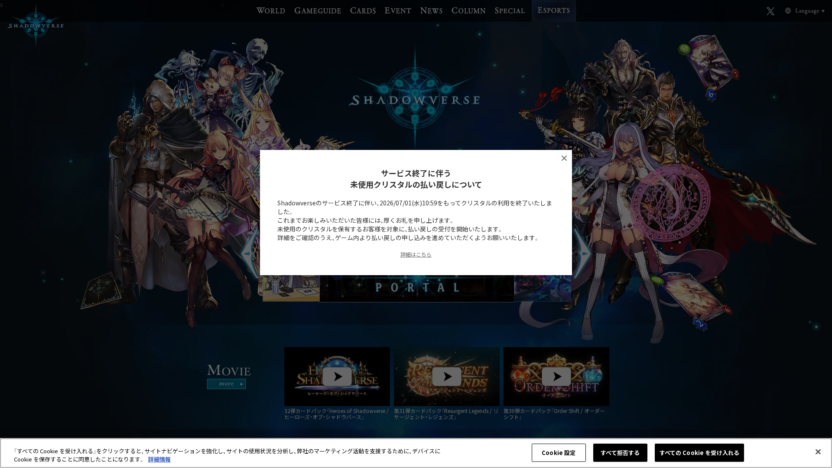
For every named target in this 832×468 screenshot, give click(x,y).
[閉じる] (818, 452)
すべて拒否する (620, 452)
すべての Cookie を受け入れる (699, 452)
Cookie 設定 (558, 452)
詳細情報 (159, 459)
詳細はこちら (416, 254)
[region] (416, 453)
